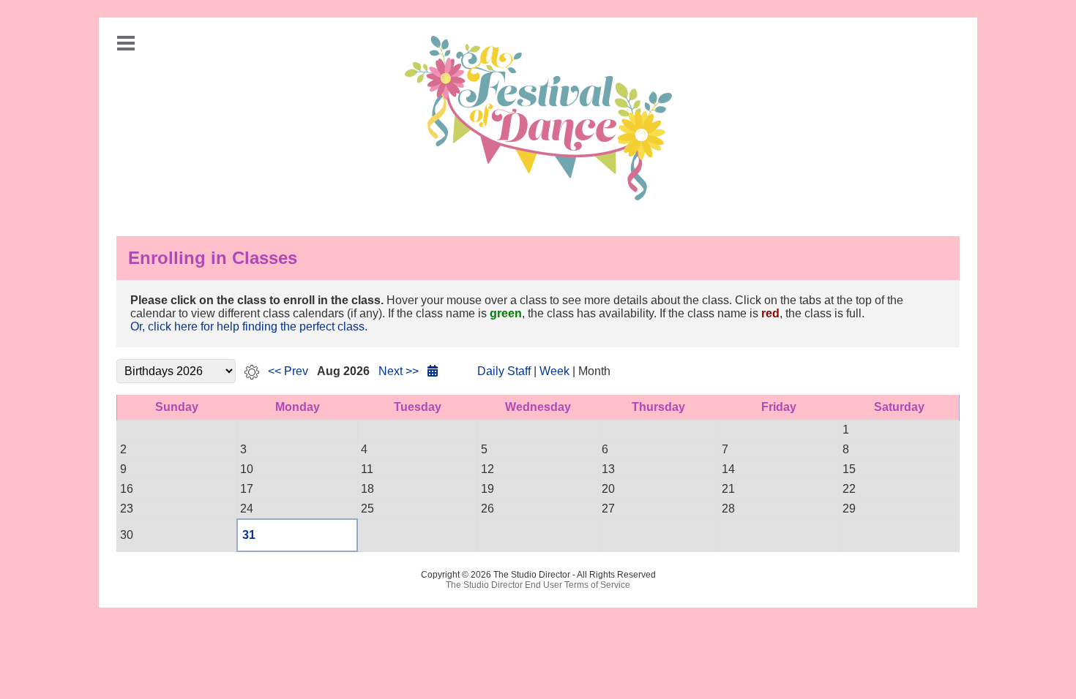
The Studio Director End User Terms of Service (538, 585)
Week (554, 371)
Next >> (398, 371)
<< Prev (288, 371)
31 (248, 535)
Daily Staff (504, 371)
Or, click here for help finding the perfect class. (248, 326)
